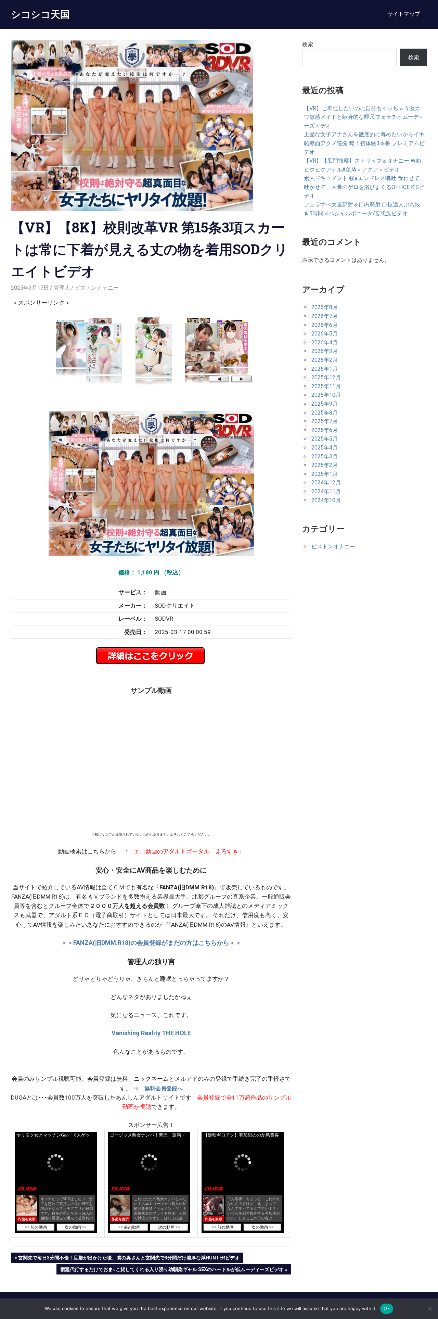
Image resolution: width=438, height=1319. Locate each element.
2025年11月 (326, 386)
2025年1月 (324, 474)
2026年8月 (324, 307)
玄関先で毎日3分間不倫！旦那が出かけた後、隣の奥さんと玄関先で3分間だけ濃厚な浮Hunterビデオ (129, 1259)
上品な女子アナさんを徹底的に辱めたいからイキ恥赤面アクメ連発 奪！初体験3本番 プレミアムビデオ (364, 143)
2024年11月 (326, 491)
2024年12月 (326, 482)
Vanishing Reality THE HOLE (151, 1033)
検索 (307, 44)
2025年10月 (326, 395)
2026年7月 (324, 316)
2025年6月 (324, 430)
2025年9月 (324, 404)
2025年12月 (326, 377)
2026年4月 (324, 342)
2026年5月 (324, 333)
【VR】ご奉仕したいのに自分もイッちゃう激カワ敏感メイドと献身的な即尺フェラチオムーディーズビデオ (364, 117)
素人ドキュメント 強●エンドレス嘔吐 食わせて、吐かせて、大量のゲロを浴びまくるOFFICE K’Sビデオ (364, 187)
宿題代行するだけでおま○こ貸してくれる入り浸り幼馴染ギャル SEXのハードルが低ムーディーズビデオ (172, 1270)
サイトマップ (403, 14)
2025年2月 (324, 465)
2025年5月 (324, 438)
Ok (387, 1308)
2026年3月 (324, 351)
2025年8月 (324, 412)
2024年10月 (326, 500)
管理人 (62, 287)
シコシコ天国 (40, 14)
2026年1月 (324, 369)
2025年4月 (324, 447)
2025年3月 (324, 456)
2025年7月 (324, 421)
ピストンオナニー (97, 287)
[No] (429, 1308)
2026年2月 (324, 360)
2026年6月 (324, 325)
